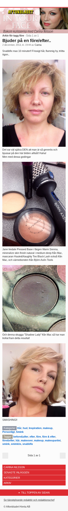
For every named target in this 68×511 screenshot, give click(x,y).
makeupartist (53, 440)
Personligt (8, 432)
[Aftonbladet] (14, 3)
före (38, 436)
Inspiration (35, 428)
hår (18, 440)
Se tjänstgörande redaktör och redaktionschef (29, 500)
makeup (48, 428)
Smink (20, 432)
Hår (19, 428)
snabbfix (27, 444)
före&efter (8, 440)
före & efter (49, 436)
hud (25, 428)
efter (32, 436)
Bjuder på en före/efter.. (26, 40)
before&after (20, 436)
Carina (38, 45)
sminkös (16, 444)
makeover (27, 440)
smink (6, 444)
